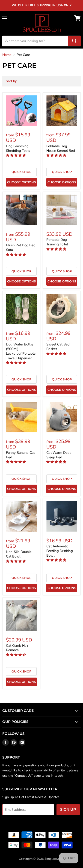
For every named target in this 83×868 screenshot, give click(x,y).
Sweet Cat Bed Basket (58, 346)
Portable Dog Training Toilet (57, 242)
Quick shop (21, 172)
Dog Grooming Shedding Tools (18, 148)
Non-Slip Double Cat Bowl (19, 554)
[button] (16, 155)
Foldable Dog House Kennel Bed (60, 148)
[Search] (74, 41)
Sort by (11, 81)
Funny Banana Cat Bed (20, 455)
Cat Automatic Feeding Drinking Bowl (59, 551)
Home (7, 55)
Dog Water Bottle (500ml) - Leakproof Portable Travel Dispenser (21, 351)
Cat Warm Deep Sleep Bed (58, 455)
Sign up (68, 809)
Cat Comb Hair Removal (17, 647)
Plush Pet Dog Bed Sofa (21, 247)
